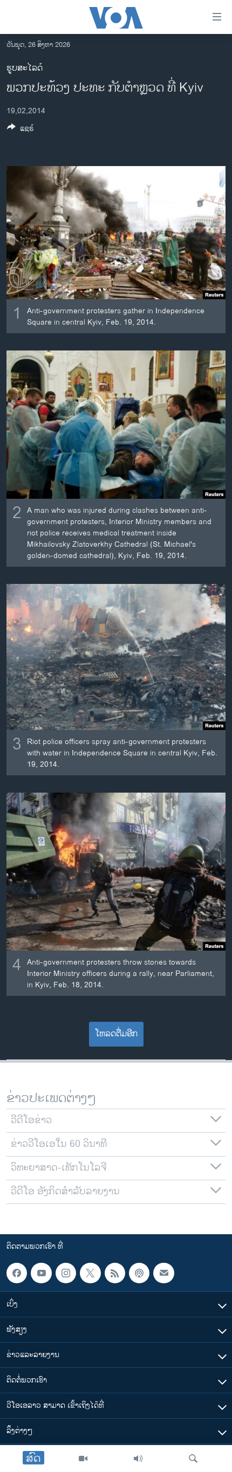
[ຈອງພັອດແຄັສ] (163, 1273)
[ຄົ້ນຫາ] (193, 1458)
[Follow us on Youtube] (41, 1273)
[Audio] (138, 1458)
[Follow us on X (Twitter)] (90, 1273)
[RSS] (115, 1273)
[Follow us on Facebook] (16, 1273)
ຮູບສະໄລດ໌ (24, 68)
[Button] (20, 130)
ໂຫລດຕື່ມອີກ (116, 1034)
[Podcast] (139, 1273)
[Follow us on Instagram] (66, 1273)
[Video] (83, 1458)
